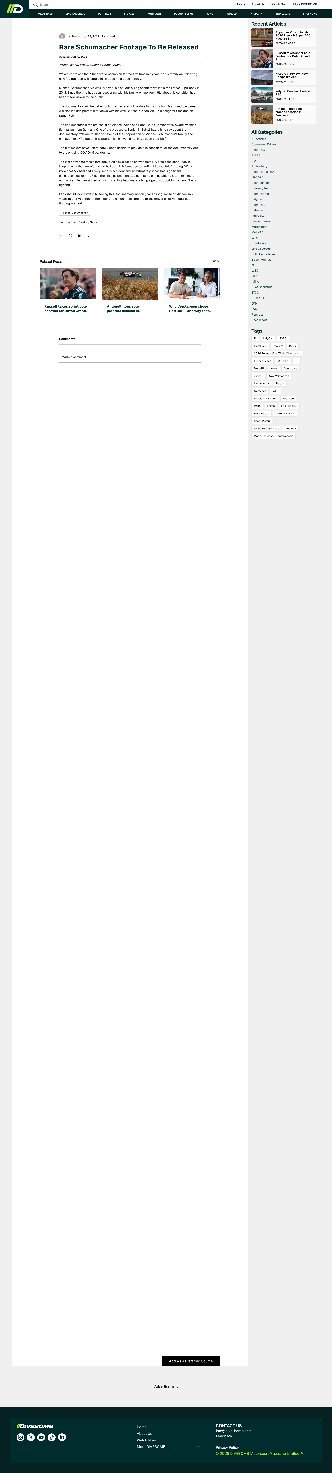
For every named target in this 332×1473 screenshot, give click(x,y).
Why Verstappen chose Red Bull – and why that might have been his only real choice (190, 308)
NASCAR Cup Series (266, 428)
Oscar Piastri (262, 421)
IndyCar (268, 338)
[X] (31, 1437)
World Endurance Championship (273, 436)
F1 (255, 338)
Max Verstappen (279, 376)
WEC (276, 391)
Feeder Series (262, 361)
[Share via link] (89, 235)
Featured (288, 398)
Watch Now (146, 1440)
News (274, 368)
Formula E (260, 346)
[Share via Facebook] (61, 235)
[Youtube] (41, 1437)
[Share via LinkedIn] (79, 235)
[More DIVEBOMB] (198, 1447)
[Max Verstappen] (192, 283)
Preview (278, 346)
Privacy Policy (227, 1447)
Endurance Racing (265, 398)
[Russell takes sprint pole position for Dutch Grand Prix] (68, 283)
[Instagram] (20, 1437)
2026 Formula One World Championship (278, 353)
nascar (258, 376)
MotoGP (259, 368)
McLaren (283, 361)
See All (216, 261)
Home (142, 1426)
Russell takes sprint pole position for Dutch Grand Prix (65, 308)
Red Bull (291, 428)
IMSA (257, 406)
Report (280, 383)
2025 (282, 338)
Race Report (261, 413)
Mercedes (260, 391)
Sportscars (290, 368)
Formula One (68, 222)
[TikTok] (52, 1437)
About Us (144, 1433)
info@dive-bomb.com (234, 1431)
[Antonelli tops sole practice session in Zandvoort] (130, 284)
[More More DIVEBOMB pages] (319, 5)
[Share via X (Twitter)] (70, 235)
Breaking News (87, 222)
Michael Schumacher (74, 212)
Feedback (224, 1436)
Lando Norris (262, 383)
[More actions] (199, 36)
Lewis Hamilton (285, 413)
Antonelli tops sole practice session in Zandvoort (123, 308)
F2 (296, 361)
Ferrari (271, 406)
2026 (292, 346)
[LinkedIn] (62, 1437)
